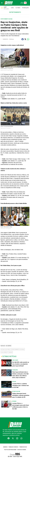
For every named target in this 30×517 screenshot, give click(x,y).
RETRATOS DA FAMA (5, 349)
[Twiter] (13, 438)
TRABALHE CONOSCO (13, 446)
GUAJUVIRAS (4, 352)
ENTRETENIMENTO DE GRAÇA (18, 349)
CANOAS (10, 352)
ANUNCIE (5, 446)
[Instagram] (17, 438)
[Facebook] (8, 438)
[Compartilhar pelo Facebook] (22, 39)
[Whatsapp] (21, 438)
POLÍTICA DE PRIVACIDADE (10, 449)
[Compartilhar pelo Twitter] (25, 39)
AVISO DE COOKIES (21, 449)
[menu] (2, 3)
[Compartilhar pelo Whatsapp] (28, 39)
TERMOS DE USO (23, 446)
